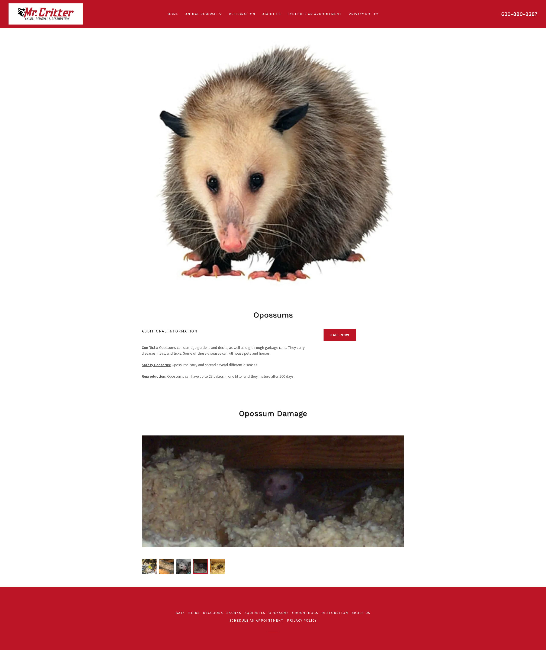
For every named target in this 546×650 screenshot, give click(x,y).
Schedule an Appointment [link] (315, 14)
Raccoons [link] (213, 613)
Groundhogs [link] (305, 613)
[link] (46, 13)
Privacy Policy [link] (363, 14)
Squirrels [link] (255, 613)
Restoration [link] (242, 14)
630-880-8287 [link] (519, 14)
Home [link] (173, 14)
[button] (203, 14)
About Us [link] (271, 14)
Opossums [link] (279, 613)
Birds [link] (194, 613)
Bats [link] (180, 613)
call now (339, 335)
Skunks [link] (234, 613)
